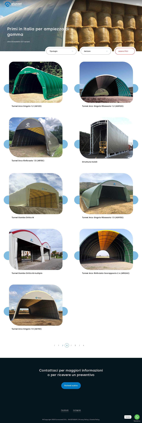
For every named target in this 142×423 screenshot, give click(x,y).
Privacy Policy (84, 419)
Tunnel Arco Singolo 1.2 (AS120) (26, 106)
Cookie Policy (95, 419)
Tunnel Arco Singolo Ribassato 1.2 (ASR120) (102, 106)
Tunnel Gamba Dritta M (23, 217)
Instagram (77, 410)
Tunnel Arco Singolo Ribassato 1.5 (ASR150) (102, 217)
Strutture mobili (89, 162)
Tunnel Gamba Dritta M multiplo (27, 273)
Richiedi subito (71, 385)
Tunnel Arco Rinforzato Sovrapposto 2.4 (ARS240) (105, 273)
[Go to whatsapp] (137, 417)
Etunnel (13, 4)
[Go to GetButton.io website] (137, 421)
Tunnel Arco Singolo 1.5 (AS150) (26, 329)
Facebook (65, 410)
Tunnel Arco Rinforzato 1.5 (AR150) (28, 161)
